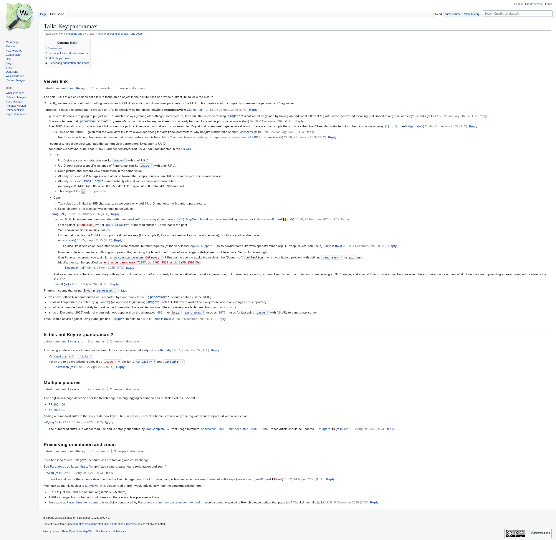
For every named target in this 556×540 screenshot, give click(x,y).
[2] (395, 126)
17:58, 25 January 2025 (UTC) (456, 116)
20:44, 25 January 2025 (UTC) (446, 126)
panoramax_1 (86, 224)
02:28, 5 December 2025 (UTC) (194, 318)
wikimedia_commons (129, 257)
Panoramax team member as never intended (169, 502)
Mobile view (120, 531)
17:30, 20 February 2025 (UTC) (317, 219)
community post (221, 307)
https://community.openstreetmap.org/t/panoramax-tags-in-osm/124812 (211, 137)
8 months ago (74, 33)
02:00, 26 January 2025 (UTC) (283, 132)
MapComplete (195, 219)
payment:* (172, 361)
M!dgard (410, 126)
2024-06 (59, 404)
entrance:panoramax (119, 262)
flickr (83, 356)
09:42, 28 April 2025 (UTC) (105, 267)
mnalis (421, 116)
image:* (110, 361)
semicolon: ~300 (212, 429)
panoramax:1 (169, 219)
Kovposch (72, 267)
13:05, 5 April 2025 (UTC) (94, 240)
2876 (221, 312)
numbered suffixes (132, 219)
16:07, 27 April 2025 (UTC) (190, 350)
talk (201, 109)
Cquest (192, 109)
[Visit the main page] (19, 17)
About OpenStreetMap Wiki (77, 531)
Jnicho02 (157, 350)
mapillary (92, 181)
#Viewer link (96, 485)
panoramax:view (92, 121)
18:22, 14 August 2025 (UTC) (304, 479)
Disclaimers (103, 531)
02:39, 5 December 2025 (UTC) (346, 502)
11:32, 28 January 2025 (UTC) (88, 214)
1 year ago (75, 341)
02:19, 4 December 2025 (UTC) (365, 246)
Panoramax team (132, 297)
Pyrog (55, 214)
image (232, 116)
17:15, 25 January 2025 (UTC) (226, 109)
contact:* (144, 361)
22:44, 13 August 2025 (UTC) (83, 473)
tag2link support (201, 246)
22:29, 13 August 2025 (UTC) (83, 422)
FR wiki (186, 149)
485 (159, 312)
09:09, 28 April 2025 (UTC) (96, 367)
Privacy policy (51, 531)
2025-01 (59, 409)
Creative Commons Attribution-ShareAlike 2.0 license (105, 524)
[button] (253, 109)
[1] (387, 126)
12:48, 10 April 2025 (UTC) (90, 284)
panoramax (330, 257)
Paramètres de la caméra (67, 466)
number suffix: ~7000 (243, 429)
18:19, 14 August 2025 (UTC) (364, 429)
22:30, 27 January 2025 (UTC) (305, 137)
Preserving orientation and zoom (123, 33)
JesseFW (246, 132)
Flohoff (58, 284)
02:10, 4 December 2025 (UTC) (272, 121)
